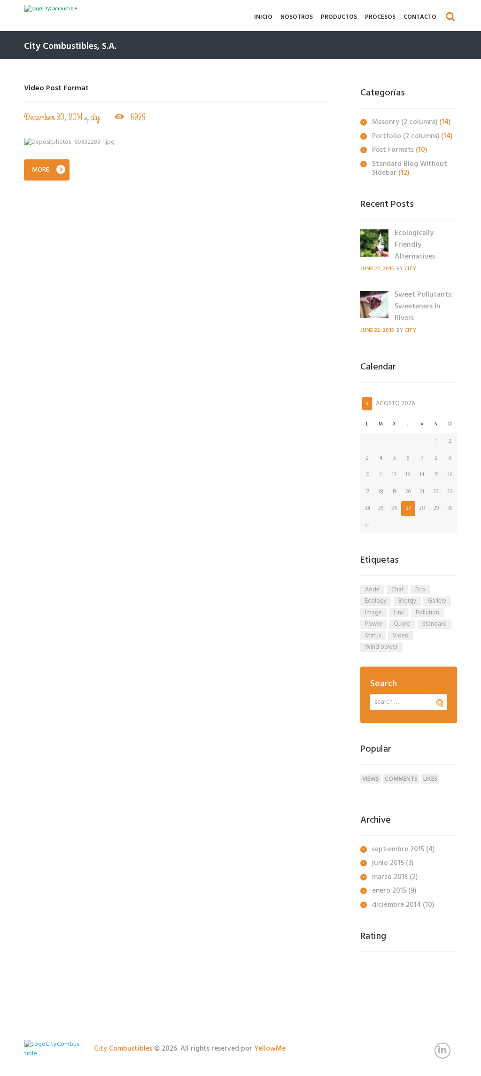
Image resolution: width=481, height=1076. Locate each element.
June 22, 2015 (377, 269)
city (94, 117)
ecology (376, 601)
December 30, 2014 (53, 117)
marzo (390, 877)
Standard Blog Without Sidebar (409, 168)
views (370, 779)
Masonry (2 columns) (404, 122)
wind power (381, 647)
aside (372, 590)
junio (388, 863)
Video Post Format (56, 88)
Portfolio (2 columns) (405, 136)
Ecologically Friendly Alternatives (415, 245)
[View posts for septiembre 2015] (367, 403)
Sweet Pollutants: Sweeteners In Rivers (424, 306)
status (373, 636)
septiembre (398, 849)
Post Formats (393, 150)
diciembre (396, 905)
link (399, 613)
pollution (427, 613)
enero (389, 890)
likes (430, 779)
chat (397, 590)
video (401, 636)
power (373, 624)
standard (434, 624)
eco (420, 590)
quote (402, 624)
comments (401, 779)
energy (407, 601)
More (40, 170)
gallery (437, 601)
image (373, 613)
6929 (138, 117)
